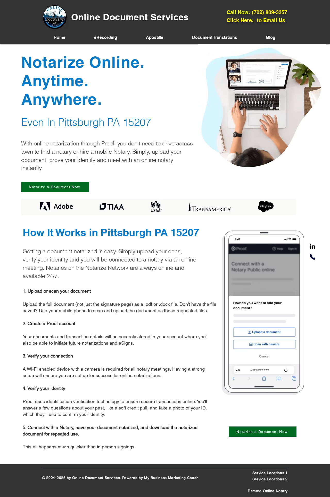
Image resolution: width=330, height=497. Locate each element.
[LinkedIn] (312, 246)
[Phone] (312, 257)
